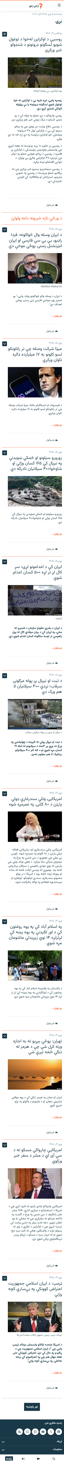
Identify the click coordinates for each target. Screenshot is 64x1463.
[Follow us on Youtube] (43, 1431)
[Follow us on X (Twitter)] (51, 1431)
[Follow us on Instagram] (35, 1431)
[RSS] (19, 1431)
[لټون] (54, 1458)
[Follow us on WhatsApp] (27, 1431)
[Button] (52, 205)
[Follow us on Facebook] (58, 1431)
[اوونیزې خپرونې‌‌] (23, 1458)
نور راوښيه (32, 1407)
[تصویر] (38, 1458)
